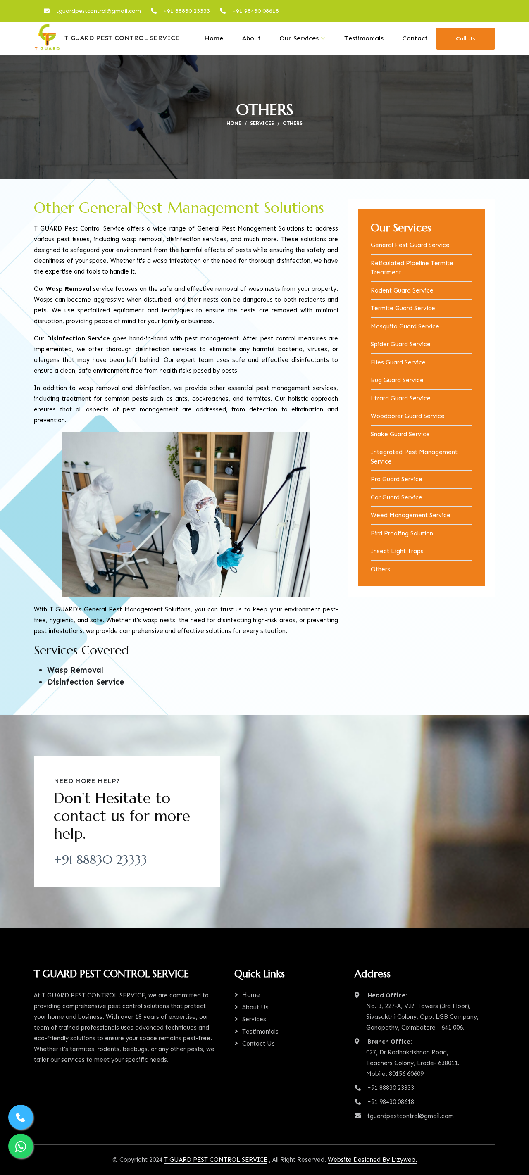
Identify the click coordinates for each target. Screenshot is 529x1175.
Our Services (299, 38)
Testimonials (364, 38)
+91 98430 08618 (255, 10)
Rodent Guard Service (402, 290)
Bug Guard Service (397, 380)
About (251, 38)
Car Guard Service (396, 497)
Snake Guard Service (400, 434)
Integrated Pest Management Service (414, 456)
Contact (415, 38)
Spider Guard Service (401, 344)
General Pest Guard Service (410, 245)
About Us (255, 1007)
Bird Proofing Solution (402, 533)
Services (262, 123)
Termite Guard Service (403, 308)
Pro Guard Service (396, 479)
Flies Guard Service (398, 362)
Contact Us (258, 1043)
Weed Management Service (410, 515)
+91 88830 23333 (186, 10)
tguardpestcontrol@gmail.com (98, 10)
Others (380, 569)
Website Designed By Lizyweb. (372, 1159)
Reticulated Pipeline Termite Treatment (412, 267)
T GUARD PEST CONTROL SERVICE (120, 38)
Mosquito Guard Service (405, 326)
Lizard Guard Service (401, 398)
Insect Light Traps (397, 551)
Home (213, 38)
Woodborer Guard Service (408, 416)
